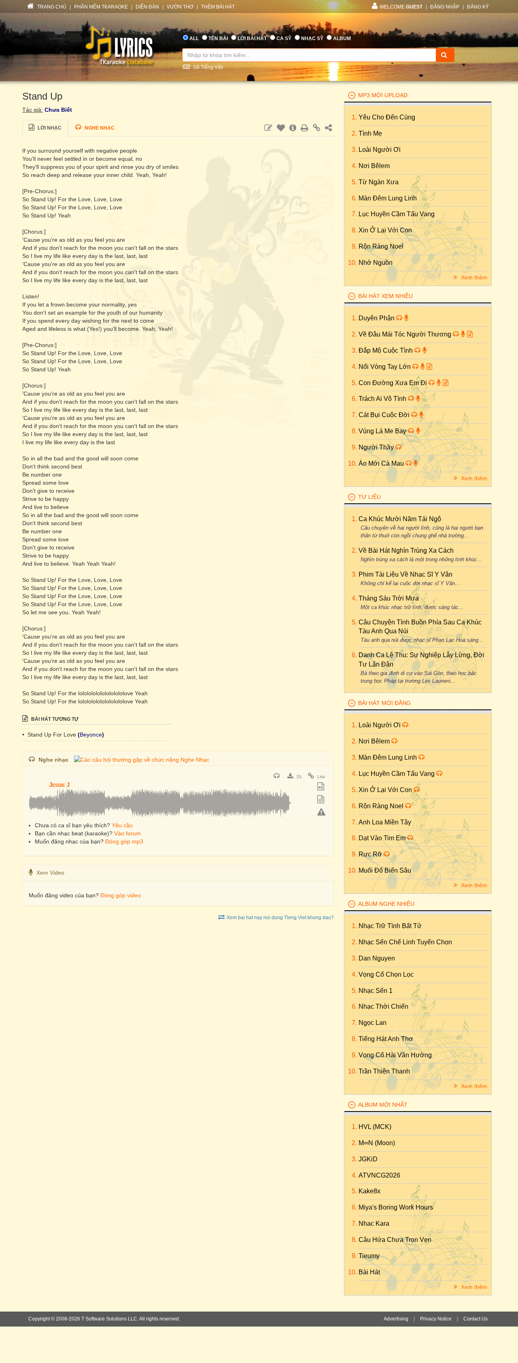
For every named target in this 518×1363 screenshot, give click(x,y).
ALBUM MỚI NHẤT (383, 1104)
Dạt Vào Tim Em (383, 838)
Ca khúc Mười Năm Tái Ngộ (400, 518)
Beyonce (91, 734)
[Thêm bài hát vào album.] (321, 787)
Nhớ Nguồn (376, 262)
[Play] (37, 779)
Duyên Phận (377, 318)
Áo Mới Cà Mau (382, 463)
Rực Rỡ (371, 854)
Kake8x (369, 1191)
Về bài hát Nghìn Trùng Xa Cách (406, 550)
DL (298, 776)
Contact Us (475, 1319)
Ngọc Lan (372, 1022)
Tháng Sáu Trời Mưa (389, 598)
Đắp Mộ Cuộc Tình (386, 350)
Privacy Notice (436, 1319)
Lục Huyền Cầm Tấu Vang (397, 214)
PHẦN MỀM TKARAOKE (101, 7)
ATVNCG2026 (379, 1175)
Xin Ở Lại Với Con (385, 230)
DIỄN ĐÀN (147, 7)
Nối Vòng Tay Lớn (385, 366)
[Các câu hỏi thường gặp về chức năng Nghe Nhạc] (141, 759)
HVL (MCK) (375, 1126)
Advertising (396, 1319)
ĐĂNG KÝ (478, 7)
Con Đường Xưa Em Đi (394, 382)
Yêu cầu (122, 825)
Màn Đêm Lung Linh (388, 198)
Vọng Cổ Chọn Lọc (386, 974)
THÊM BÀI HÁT (218, 7)
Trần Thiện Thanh (384, 1071)
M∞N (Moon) (377, 1142)
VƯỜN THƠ (180, 7)
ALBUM (342, 38)
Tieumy (369, 1255)
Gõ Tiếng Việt (207, 67)
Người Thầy (377, 447)
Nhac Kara (374, 1223)
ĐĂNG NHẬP (444, 7)
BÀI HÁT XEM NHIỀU (385, 296)
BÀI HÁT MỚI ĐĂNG (384, 703)
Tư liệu (369, 497)
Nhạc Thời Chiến (383, 1006)
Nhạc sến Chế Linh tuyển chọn (405, 942)
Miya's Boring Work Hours (396, 1207)
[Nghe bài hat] (278, 776)
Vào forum (127, 833)
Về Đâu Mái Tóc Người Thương (406, 334)
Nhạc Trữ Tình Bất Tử (390, 925)
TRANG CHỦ (51, 7)
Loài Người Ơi (380, 149)
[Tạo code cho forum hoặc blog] (321, 800)
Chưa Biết (58, 109)
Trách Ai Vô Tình (383, 398)
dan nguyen (377, 958)
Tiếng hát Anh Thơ (386, 1038)
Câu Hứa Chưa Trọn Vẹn (395, 1239)
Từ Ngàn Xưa (379, 182)
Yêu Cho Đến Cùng (387, 117)
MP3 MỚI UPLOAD (383, 95)
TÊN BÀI (218, 38)
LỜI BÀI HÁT (252, 38)
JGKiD (368, 1159)
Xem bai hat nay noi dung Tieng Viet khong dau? (280, 917)
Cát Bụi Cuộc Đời (385, 414)
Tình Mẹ (370, 133)
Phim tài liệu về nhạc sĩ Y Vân (405, 574)
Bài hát (369, 1272)
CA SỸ (283, 38)
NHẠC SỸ (312, 38)
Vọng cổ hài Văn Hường (395, 1055)
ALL (194, 38)
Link (320, 776)
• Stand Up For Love (50, 734)
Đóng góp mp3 (124, 841)
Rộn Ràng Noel (381, 246)
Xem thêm (473, 277)
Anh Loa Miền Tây (385, 822)
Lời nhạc (49, 128)
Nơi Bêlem (374, 165)
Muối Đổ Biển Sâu (385, 870)
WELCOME (401, 7)
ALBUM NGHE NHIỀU (386, 904)
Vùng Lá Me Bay (383, 431)
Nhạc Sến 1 (376, 990)
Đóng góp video (120, 895)
